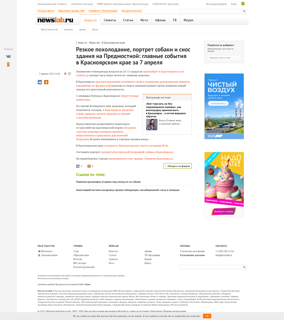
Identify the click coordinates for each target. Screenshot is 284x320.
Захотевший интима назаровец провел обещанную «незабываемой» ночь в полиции (127, 190)
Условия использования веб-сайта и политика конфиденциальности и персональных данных (81, 275)
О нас (76, 251)
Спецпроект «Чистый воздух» (103, 10)
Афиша (148, 251)
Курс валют (173, 4)
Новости (82, 42)
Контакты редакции (84, 266)
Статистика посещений (192, 251)
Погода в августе (46, 10)
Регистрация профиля (216, 4)
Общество (94, 42)
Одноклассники (49, 255)
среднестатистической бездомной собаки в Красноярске (137, 152)
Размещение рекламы (192, 255)
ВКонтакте (47, 251)
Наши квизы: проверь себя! (71, 10)
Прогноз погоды (140, 4)
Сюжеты (113, 259)
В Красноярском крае (113, 42)
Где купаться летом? (131, 10)
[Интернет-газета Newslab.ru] (57, 20)
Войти (234, 4)
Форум (148, 259)
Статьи (112, 255)
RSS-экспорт (79, 263)
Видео (147, 263)
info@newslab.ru (224, 255)
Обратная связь (81, 255)
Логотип (77, 259)
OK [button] (207, 316)
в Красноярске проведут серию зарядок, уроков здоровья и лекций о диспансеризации (105, 113)
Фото (111, 263)
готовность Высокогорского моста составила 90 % (136, 145)
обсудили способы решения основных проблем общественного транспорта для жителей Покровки (106, 133)
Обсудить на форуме (178, 166)
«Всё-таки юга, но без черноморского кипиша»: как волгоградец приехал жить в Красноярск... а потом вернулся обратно (166, 110)
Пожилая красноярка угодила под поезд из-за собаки (108, 181)
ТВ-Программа (152, 255)
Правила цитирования (174, 311)
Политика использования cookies (53, 278)
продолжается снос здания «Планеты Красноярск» (140, 158)
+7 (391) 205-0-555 (225, 251)
